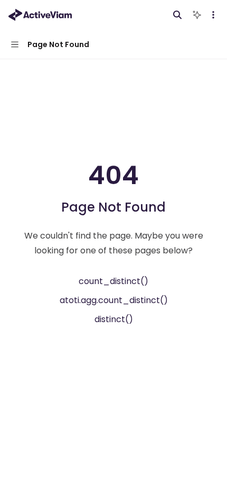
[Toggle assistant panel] (197, 15)
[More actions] (213, 14)
